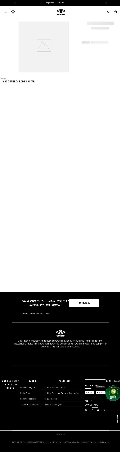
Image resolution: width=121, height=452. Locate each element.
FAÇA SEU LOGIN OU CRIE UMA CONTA (59, 372)
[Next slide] (105, 2)
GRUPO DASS (59, 435)
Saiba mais (76, 385)
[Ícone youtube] (64, 410)
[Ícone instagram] (46, 410)
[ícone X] (73, 410)
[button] (106, 12)
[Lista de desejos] (13, 11)
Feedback (115, 419)
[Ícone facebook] (55, 410)
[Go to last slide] (14, 2)
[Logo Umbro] (59, 12)
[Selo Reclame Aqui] (59, 425)
